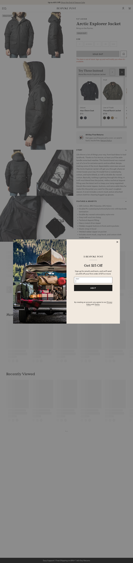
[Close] (117, 242)
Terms (97, 304)
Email (77, 278)
